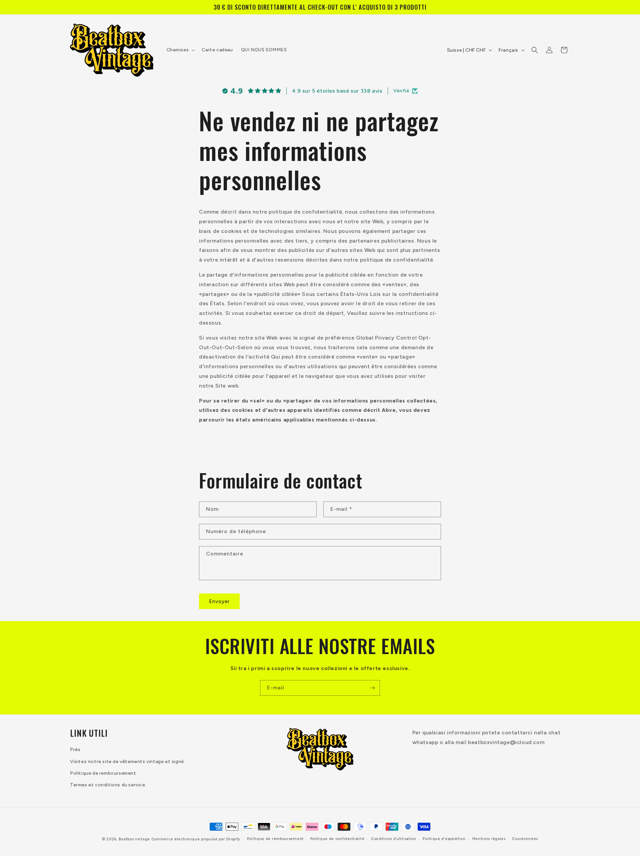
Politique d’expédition (444, 839)
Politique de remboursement (103, 773)
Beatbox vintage (134, 839)
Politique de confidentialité (337, 839)
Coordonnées (525, 839)
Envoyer (219, 601)
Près (75, 750)
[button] (180, 50)
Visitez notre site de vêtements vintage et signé (127, 761)
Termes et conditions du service (107, 785)
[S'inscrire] (372, 688)
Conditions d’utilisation (393, 839)
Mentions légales (489, 839)
